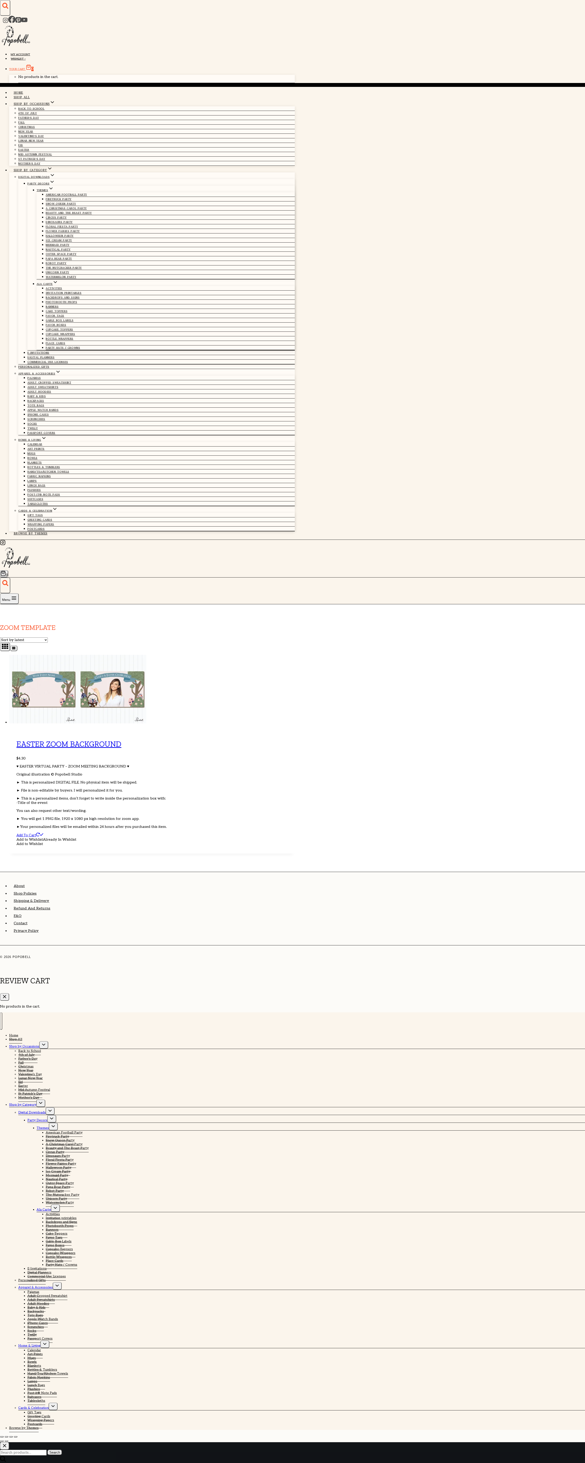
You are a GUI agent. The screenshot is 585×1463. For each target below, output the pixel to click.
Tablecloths (37, 503)
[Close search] (4, 1446)
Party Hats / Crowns (63, 348)
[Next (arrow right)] (6, 1441)
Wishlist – (18, 59)
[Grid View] (5, 647)
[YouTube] (24, 21)
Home (18, 93)
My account (20, 54)
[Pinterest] (18, 21)
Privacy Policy (26, 931)
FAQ (17, 916)
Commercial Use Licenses (47, 362)
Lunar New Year (30, 140)
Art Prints (36, 449)
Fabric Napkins (39, 476)
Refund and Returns (32, 908)
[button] (46, 839)
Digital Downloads (32, 1112)
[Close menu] (1, 1021)
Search (54, 1452)
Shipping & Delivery (31, 901)
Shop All (22, 97)
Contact (20, 923)
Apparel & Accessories (35, 1287)
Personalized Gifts (33, 367)
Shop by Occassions (24, 1046)
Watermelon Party (61, 277)
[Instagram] (5, 21)
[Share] (11, 1436)
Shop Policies (25, 893)
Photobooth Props (61, 302)
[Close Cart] (4, 997)
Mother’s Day (29, 163)
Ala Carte (44, 1210)
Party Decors (37, 1120)
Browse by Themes (31, 533)
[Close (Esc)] (15, 1436)
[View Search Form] (5, 8)
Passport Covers (41, 433)
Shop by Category (22, 1105)
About (19, 886)
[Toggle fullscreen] (6, 1436)
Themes (43, 1128)
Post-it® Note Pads (43, 494)
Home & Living (29, 1346)
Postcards (36, 529)
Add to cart (26, 835)
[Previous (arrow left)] (2, 1441)
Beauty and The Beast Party (69, 213)
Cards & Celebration (33, 1408)
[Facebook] (12, 21)
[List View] (13, 648)
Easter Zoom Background (68, 744)
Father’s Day (28, 118)
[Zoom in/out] (2, 1436)
